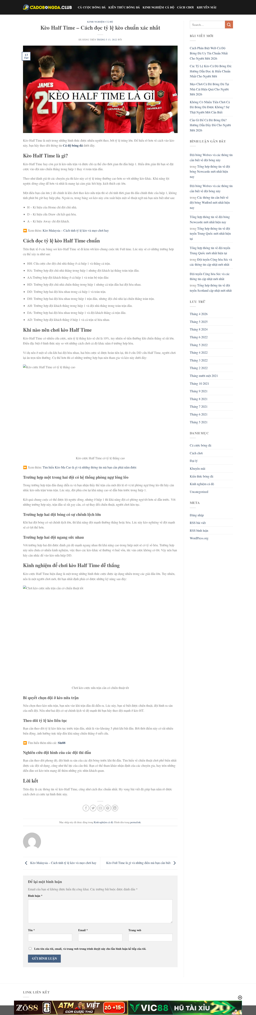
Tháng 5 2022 (199, 345)
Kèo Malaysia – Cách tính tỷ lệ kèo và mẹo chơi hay (76, 230)
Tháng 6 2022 (199, 337)
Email (83, 930)
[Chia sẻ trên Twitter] (93, 808)
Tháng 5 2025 (199, 321)
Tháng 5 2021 (199, 422)
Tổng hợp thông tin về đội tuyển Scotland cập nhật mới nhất (211, 287)
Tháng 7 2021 (199, 406)
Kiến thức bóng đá (124, 7)
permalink (135, 822)
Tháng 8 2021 (199, 399)
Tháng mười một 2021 (204, 375)
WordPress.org (199, 538)
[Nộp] (229, 24)
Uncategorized (199, 491)
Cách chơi (185, 7)
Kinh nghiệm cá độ (158, 7)
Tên (31, 930)
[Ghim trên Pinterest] (107, 808)
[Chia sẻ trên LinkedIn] (115, 808)
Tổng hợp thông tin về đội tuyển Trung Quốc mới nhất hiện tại (210, 233)
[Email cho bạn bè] (100, 808)
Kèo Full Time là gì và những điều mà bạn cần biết (138, 863)
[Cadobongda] (47, 7)
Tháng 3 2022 (199, 360)
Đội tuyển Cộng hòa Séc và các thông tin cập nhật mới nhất (211, 262)
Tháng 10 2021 (199, 383)
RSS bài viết (198, 523)
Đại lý (194, 460)
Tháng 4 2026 (199, 314)
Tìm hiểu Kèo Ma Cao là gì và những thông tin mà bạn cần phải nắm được (90, 467)
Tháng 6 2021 (199, 414)
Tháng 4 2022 (199, 352)
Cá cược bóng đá (92, 7)
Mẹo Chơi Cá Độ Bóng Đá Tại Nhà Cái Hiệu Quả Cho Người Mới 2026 (209, 89)
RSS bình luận (199, 530)
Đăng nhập (197, 515)
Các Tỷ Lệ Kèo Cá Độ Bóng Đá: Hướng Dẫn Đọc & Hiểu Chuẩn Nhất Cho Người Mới (211, 71)
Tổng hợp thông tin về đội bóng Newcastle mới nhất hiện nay (210, 171)
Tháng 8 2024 (199, 329)
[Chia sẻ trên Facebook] (86, 808)
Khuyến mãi (207, 7)
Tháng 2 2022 (199, 368)
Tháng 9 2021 (199, 391)
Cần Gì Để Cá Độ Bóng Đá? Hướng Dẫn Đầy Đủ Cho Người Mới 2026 (210, 125)
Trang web (134, 930)
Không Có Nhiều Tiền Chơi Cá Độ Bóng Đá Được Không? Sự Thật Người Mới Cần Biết (210, 107)
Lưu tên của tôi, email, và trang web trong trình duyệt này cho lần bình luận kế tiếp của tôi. (90, 949)
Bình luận (35, 896)
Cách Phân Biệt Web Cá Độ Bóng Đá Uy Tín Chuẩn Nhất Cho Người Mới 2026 (209, 53)
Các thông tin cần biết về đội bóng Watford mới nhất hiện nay (210, 202)
